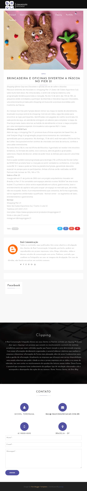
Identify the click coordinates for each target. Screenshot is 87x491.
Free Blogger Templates (39, 487)
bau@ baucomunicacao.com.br (63, 414)
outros (43, 74)
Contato (23, 20)
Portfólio (69, 15)
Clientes (48, 15)
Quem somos (25, 15)
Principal (12, 15)
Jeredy (61, 487)
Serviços (37, 15)
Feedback (12, 20)
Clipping (58, 15)
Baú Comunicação (29, 242)
